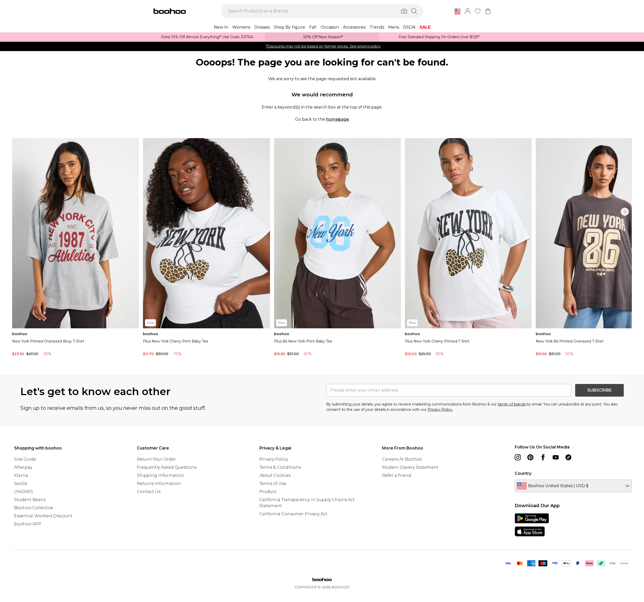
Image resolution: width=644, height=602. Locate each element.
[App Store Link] (532, 524)
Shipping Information (160, 475)
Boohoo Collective (33, 507)
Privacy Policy (273, 459)
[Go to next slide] (625, 212)
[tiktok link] (568, 457)
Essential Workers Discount (43, 515)
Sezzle (20, 483)
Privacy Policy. (440, 409)
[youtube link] (556, 457)
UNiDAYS (23, 491)
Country (523, 473)
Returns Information (159, 483)
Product (268, 491)
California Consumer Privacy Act (293, 513)
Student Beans (30, 499)
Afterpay (23, 467)
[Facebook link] (543, 457)
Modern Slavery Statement (410, 467)
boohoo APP (27, 524)
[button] (457, 12)
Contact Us (148, 491)
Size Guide (25, 459)
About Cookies (274, 475)
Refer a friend (396, 475)
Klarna (21, 475)
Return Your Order (156, 459)
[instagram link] (518, 457)
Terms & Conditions (280, 467)
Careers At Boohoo (402, 459)
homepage (337, 119)
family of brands (512, 404)
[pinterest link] (530, 457)
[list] (322, 248)
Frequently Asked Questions (166, 467)
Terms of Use (272, 483)
